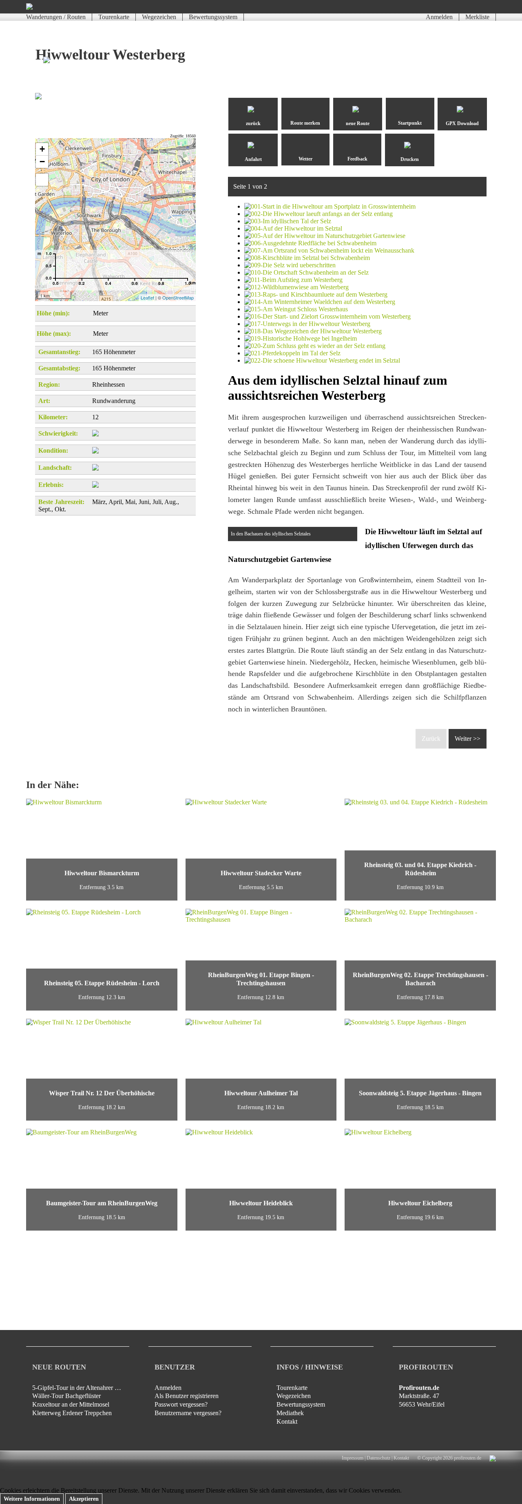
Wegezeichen (159, 16)
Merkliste (477, 16)
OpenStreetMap (178, 297)
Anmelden (439, 16)
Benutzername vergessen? (188, 1412)
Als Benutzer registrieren (187, 1395)
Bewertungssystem (213, 16)
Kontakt (286, 1421)
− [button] (42, 161)
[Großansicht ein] (42, 180)
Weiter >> (467, 738)
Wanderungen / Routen (56, 16)
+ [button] (42, 149)
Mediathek (290, 1412)
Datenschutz (378, 1458)
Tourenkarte (113, 16)
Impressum (352, 1458)
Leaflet (147, 297)
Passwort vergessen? (181, 1404)
